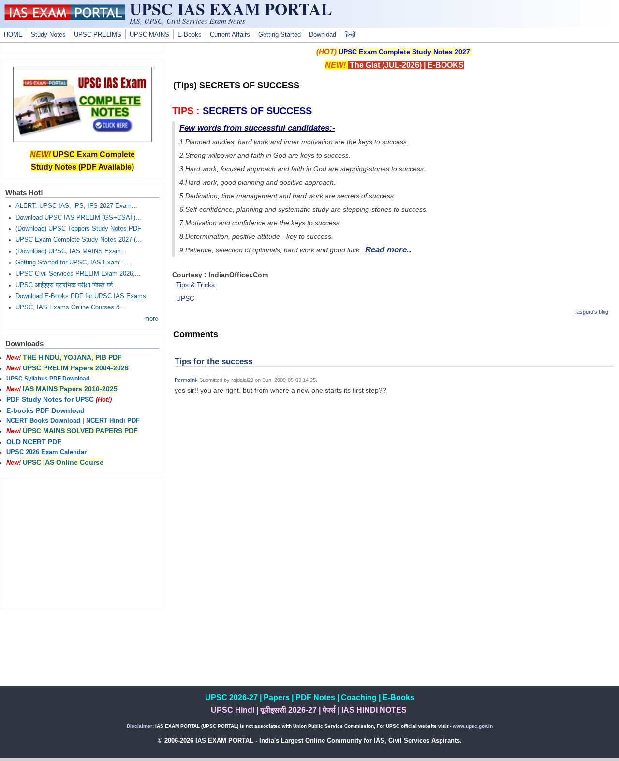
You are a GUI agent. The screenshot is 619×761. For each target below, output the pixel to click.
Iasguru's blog (591, 312)
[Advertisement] (394, 482)
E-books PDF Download (45, 410)
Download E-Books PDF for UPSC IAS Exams (80, 296)
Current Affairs (230, 34)
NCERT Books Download (43, 420)
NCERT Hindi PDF (113, 420)
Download (322, 34)
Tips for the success (213, 361)
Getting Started (279, 34)
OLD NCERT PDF (33, 442)
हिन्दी (349, 34)
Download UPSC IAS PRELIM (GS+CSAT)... (78, 217)
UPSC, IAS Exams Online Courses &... (70, 307)
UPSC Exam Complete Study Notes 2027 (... (78, 239)
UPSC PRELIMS (97, 34)
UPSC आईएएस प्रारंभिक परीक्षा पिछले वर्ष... (66, 285)
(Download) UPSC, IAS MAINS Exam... (71, 251)
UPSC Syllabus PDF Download (47, 378)
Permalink (186, 380)
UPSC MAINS (149, 34)
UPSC (185, 298)
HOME (13, 34)
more (151, 318)
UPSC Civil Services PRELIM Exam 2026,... (78, 273)
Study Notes (48, 34)
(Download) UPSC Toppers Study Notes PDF (78, 228)
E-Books (189, 34)
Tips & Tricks (195, 285)
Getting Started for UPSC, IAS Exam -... (72, 262)
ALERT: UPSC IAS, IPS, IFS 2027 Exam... (76, 206)
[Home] (64, 18)
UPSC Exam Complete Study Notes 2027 (404, 52)
